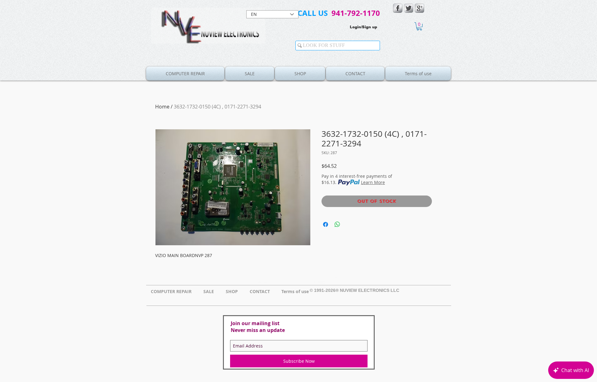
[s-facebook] (397, 8)
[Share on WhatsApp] (337, 224)
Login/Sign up (363, 27)
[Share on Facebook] (325, 224)
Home (162, 106)
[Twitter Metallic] (408, 8)
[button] (419, 26)
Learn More (373, 182)
